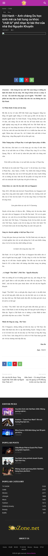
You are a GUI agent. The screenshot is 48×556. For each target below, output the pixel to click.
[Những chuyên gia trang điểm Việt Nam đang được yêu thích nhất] (7, 471)
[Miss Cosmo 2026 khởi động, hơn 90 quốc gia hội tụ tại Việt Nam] (7, 433)
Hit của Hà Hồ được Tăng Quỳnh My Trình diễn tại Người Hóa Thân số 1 (13, 379)
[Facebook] (16, 80)
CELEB (10, 547)
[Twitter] (21, 80)
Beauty (36, 547)
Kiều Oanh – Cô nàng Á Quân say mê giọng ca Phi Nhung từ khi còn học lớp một (35, 379)
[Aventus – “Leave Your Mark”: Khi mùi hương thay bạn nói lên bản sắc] (7, 422)
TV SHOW (23, 547)
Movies (30, 547)
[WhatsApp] (31, 80)
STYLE (42, 547)
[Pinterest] (26, 80)
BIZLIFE (24, 549)
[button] (3, 3)
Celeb (10, 8)
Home (4, 8)
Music (9, 12)
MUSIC (16, 547)
